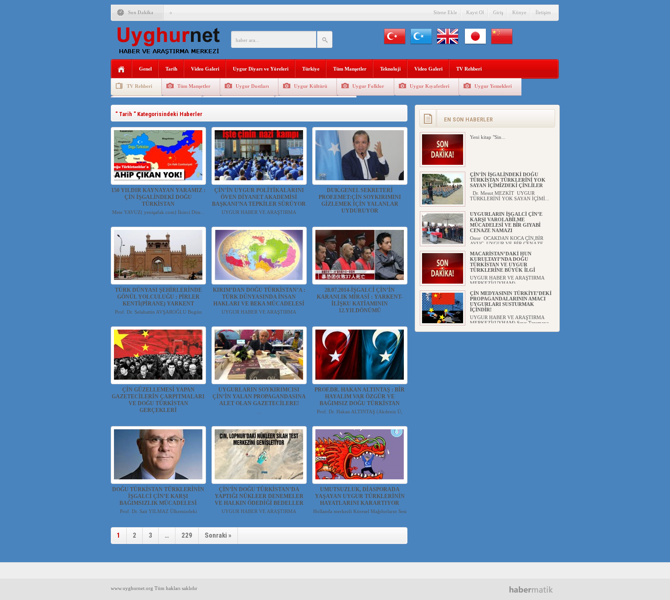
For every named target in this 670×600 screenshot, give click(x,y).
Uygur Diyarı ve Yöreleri (261, 68)
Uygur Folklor (368, 86)
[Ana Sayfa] (121, 69)
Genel (145, 68)
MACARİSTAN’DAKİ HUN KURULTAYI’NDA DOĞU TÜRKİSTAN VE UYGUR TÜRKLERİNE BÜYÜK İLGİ (502, 262)
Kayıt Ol (475, 12)
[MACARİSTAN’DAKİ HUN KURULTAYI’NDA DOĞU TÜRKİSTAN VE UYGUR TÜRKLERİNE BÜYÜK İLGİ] (442, 282)
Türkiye (311, 68)
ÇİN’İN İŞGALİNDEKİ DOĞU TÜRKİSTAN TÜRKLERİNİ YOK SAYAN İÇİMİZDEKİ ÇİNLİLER (508, 180)
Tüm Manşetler (349, 68)
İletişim (543, 12)
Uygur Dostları (252, 86)
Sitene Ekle (445, 12)
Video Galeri (205, 68)
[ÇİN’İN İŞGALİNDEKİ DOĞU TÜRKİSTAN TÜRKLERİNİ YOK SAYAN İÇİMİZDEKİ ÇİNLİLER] (442, 202)
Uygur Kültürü (310, 86)
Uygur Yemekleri (493, 86)
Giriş (498, 12)
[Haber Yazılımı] (534, 589)
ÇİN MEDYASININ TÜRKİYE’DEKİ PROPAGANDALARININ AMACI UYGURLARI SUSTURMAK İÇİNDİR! (510, 301)
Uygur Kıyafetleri (429, 86)
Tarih (171, 68)
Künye (519, 12)
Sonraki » (218, 535)
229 (186, 535)
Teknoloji (390, 68)
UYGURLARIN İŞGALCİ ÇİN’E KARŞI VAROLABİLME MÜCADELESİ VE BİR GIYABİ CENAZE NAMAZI (506, 222)
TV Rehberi (469, 68)
